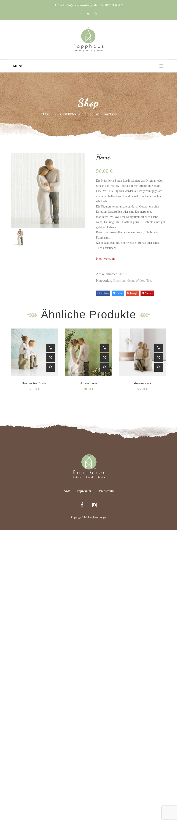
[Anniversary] (142, 352)
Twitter (119, 293)
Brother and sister (34, 383)
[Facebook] (81, 14)
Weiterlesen (50, 348)
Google (134, 293)
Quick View (50, 367)
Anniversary (142, 383)
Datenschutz (106, 491)
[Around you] (88, 352)
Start (45, 114)
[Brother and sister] (34, 352)
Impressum (84, 491)
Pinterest (148, 293)
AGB (67, 491)
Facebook (104, 293)
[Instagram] (88, 14)
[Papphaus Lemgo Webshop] (88, 39)
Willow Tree (106, 114)
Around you (88, 383)
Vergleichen (50, 357)
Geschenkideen (73, 114)
